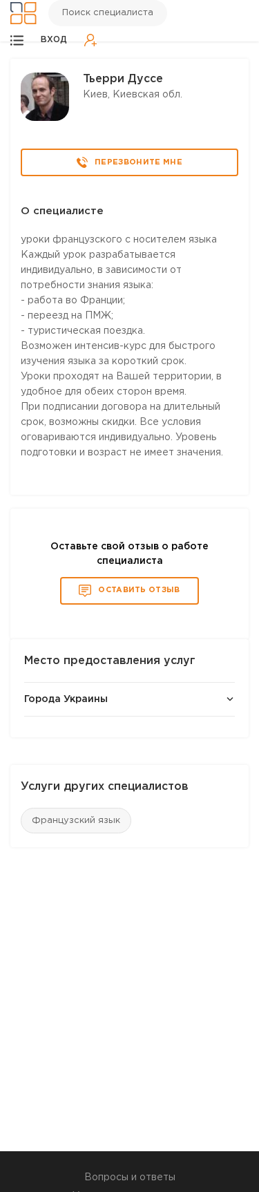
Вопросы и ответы (129, 1177)
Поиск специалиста (107, 13)
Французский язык (76, 820)
